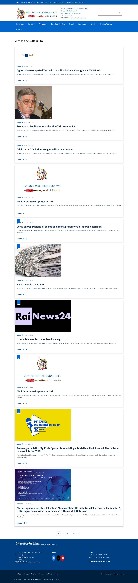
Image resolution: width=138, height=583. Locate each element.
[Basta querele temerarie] (38, 260)
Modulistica (17, 579)
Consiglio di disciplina (58, 24)
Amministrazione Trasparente (32, 579)
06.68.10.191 (69, 15)
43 (74, 533)
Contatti (19, 29)
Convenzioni (82, 24)
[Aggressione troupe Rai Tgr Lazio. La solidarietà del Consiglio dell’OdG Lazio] (29, 55)
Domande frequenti (106, 24)
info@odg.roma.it (71, 11)
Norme (93, 24)
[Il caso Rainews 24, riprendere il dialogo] (43, 316)
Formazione (42, 24)
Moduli (71, 24)
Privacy (58, 579)
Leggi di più (21, 81)
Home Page (20, 24)
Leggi (56, 574)
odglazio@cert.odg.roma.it (73, 13)
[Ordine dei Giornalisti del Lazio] (37, 13)
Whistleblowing (48, 579)
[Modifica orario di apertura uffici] (42, 179)
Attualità (20, 66)
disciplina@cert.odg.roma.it (77, 18)
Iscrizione (31, 24)
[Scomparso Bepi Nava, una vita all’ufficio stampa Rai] (33, 102)
